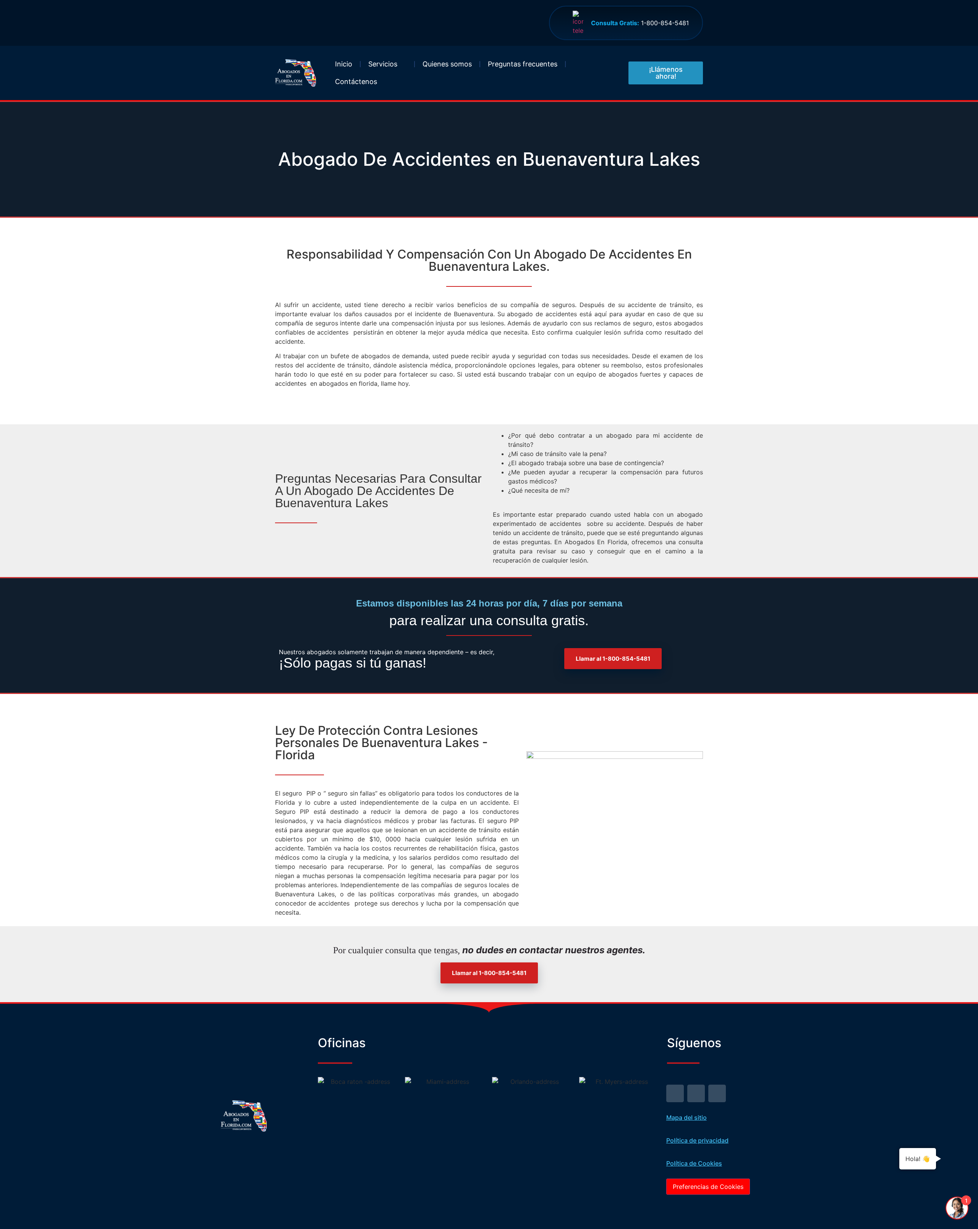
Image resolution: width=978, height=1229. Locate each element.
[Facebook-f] (696, 1093)
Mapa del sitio (686, 1117)
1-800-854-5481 (640, 23)
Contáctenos (356, 82)
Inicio (343, 64)
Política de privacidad (697, 1140)
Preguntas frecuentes (522, 64)
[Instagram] (717, 1093)
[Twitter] (675, 1093)
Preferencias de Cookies (708, 1186)
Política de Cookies (694, 1163)
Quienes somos (447, 64)
